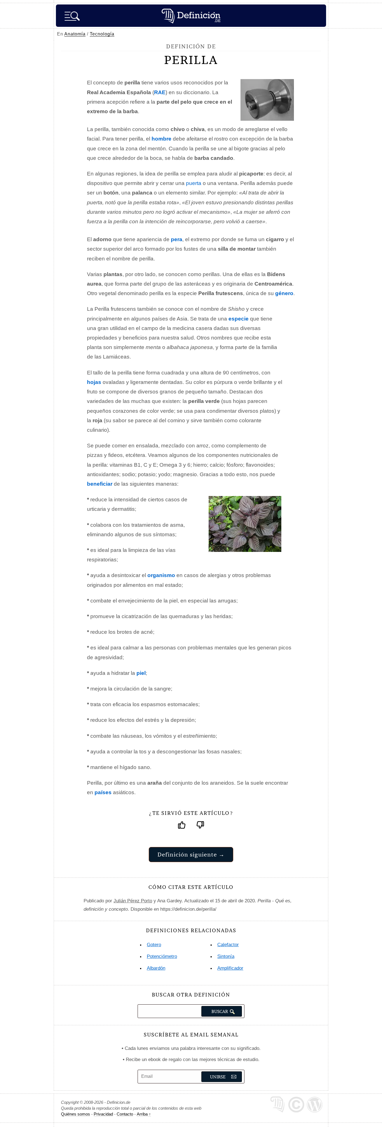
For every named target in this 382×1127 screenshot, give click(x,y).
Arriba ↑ (144, 1114)
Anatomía (75, 34)
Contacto (125, 1114)
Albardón (156, 968)
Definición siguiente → (191, 854)
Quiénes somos (75, 1114)
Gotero (154, 944)
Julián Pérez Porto (133, 900)
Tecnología (102, 34)
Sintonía (225, 956)
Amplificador (230, 968)
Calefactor (228, 944)
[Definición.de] (191, 15)
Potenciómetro (162, 956)
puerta (193, 183)
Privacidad (103, 1114)
